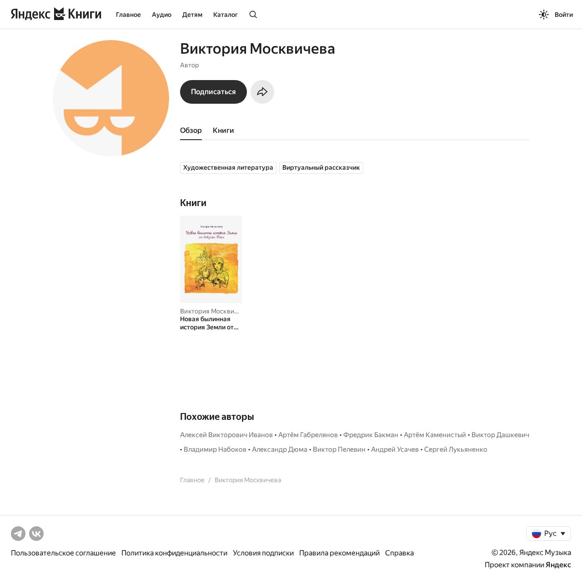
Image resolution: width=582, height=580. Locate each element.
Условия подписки (263, 553)
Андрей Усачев (395, 449)
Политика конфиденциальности (174, 553)
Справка (399, 553)
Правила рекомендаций (339, 553)
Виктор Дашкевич (500, 435)
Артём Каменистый (435, 435)
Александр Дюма (279, 449)
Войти (564, 14)
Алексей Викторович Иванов (226, 435)
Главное (128, 14)
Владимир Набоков (215, 449)
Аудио (161, 14)
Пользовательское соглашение (63, 553)
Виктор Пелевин (339, 449)
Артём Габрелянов (308, 435)
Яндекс (558, 564)
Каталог (225, 14)
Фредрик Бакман (370, 435)
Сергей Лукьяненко (455, 449)
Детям (192, 14)
